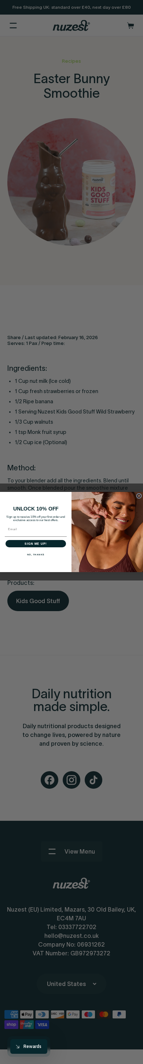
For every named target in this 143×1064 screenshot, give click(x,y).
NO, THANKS (36, 555)
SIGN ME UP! (36, 543)
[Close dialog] (139, 496)
